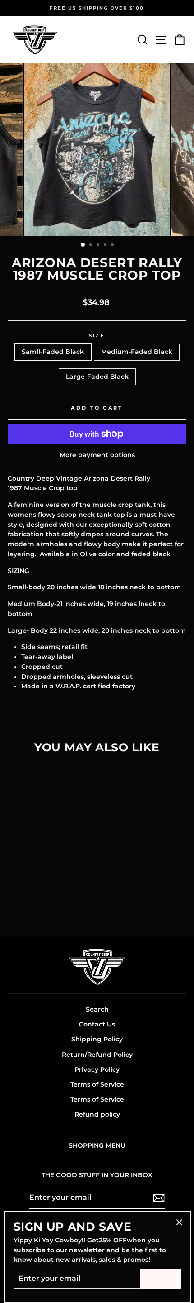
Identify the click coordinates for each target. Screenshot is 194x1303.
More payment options (97, 454)
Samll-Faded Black (53, 351)
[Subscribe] (159, 1198)
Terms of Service (97, 1084)
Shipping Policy (97, 1039)
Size (97, 336)
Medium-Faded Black (136, 351)
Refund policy (97, 1114)
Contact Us (97, 1024)
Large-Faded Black (97, 376)
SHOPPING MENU (97, 1145)
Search (97, 1009)
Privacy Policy (97, 1069)
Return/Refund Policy (97, 1054)
